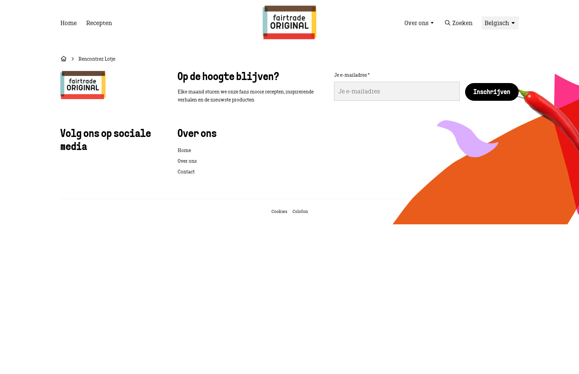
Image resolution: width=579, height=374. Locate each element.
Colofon (300, 211)
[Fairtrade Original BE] (83, 85)
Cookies (279, 211)
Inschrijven (491, 92)
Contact (186, 172)
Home (184, 150)
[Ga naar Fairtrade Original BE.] (63, 59)
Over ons (187, 161)
